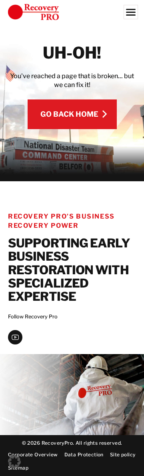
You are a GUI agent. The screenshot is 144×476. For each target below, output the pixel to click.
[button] (14, 461)
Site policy (123, 455)
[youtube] (15, 337)
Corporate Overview (33, 455)
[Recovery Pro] (72, 12)
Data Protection (84, 455)
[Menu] (131, 12)
